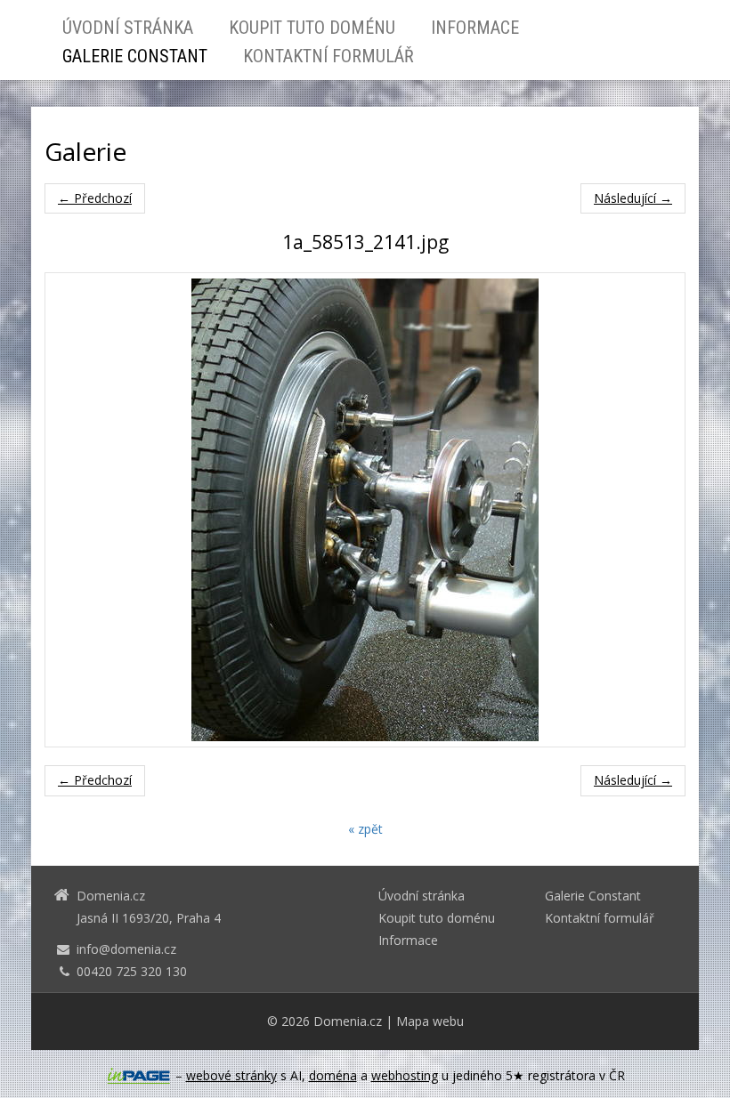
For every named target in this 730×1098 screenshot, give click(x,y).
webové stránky (231, 1075)
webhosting (404, 1075)
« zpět (365, 828)
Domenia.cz (347, 1021)
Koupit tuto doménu (312, 27)
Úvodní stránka (127, 27)
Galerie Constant (134, 56)
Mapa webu (430, 1021)
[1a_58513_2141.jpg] (365, 509)
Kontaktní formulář (328, 56)
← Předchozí (95, 198)
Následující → (633, 198)
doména (333, 1075)
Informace (475, 27)
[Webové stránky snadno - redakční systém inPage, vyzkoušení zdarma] (139, 1076)
